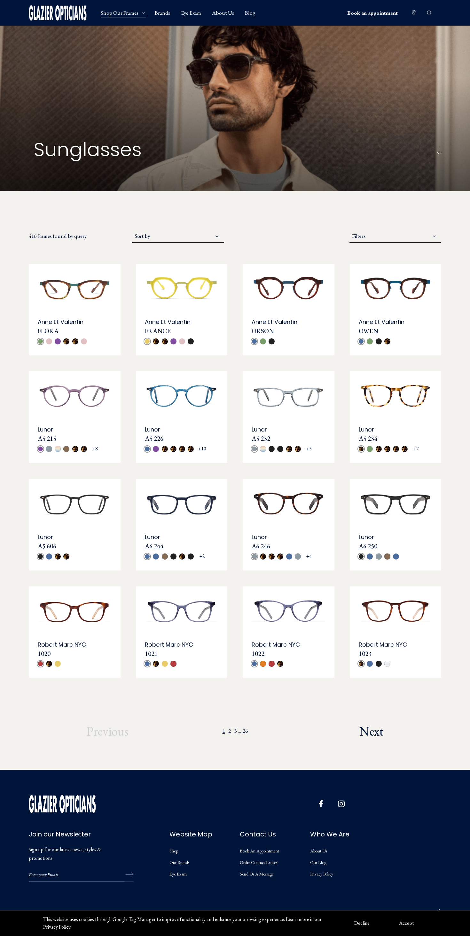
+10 (202, 448)
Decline (362, 923)
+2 (202, 556)
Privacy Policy (56, 927)
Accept (406, 923)
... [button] (239, 731)
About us (318, 851)
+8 (95, 448)
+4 (309, 556)
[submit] (129, 874)
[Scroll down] (439, 151)
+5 (309, 448)
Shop (173, 851)
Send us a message (257, 874)
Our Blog (318, 862)
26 (245, 730)
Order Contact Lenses (258, 862)
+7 (416, 448)
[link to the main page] (62, 12)
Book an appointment (372, 12)
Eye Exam (178, 874)
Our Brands (179, 862)
